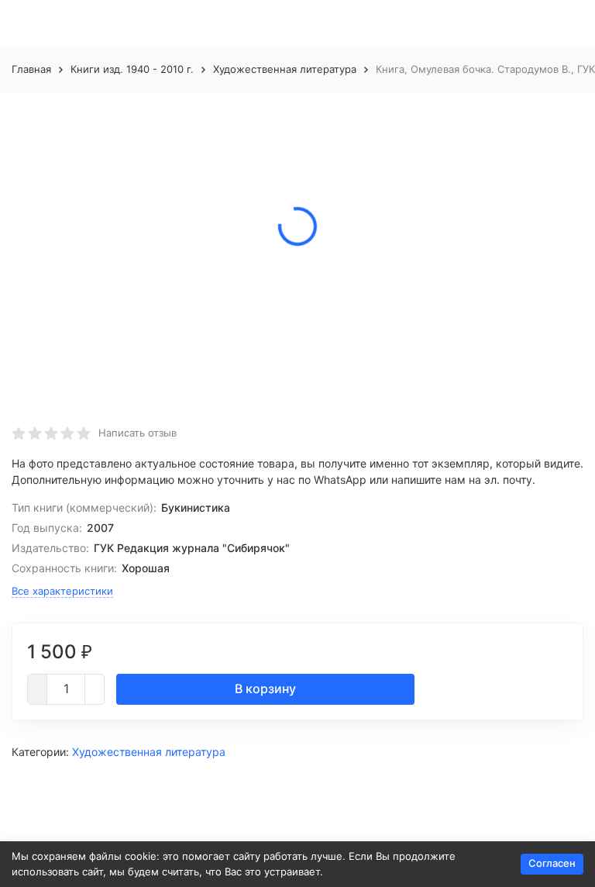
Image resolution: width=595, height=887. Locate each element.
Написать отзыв (137, 432)
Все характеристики (62, 591)
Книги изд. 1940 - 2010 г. (132, 69)
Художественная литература (284, 69)
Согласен (552, 863)
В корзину (265, 688)
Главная (31, 69)
